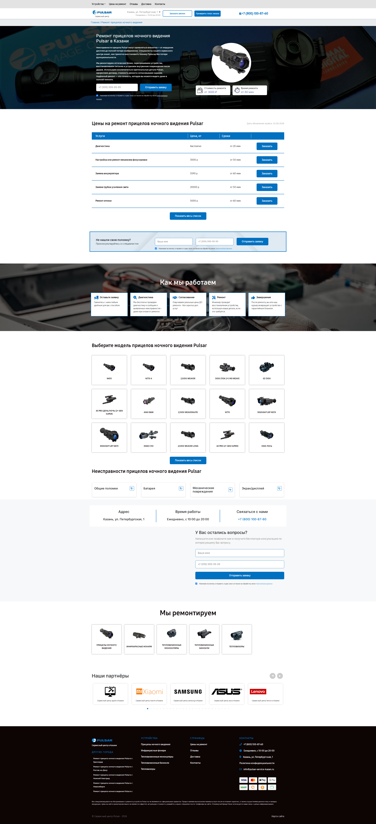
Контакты (160, 4)
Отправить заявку (156, 87)
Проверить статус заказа (207, 13)
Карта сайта (278, 816)
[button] (273, 676)
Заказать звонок (177, 13)
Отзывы (134, 4)
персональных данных (224, 249)
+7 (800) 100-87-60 (252, 519)
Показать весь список (188, 216)
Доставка (146, 4)
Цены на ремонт (117, 4)
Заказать (267, 146)
